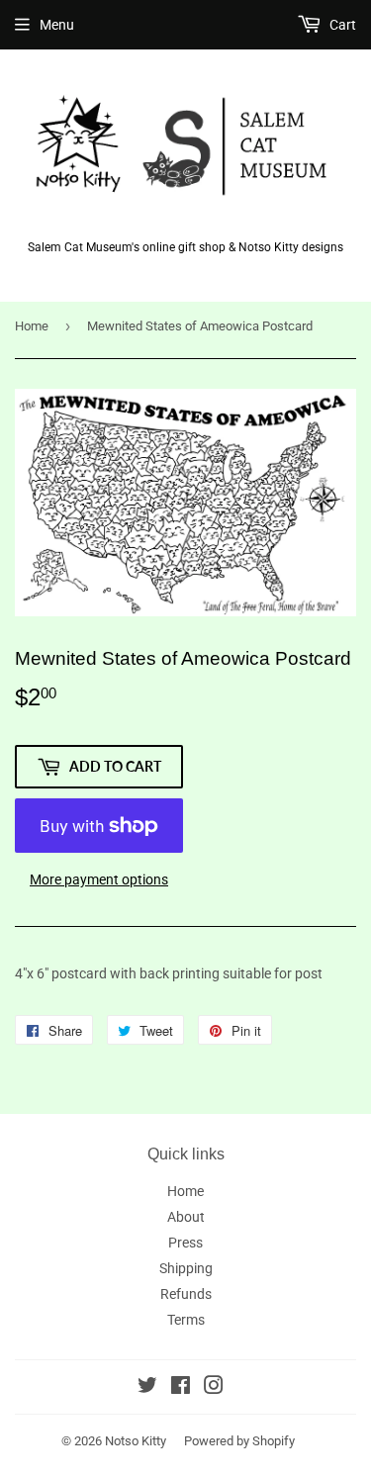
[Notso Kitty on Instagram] (214, 1388)
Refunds (186, 1294)
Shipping (186, 1268)
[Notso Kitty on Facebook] (180, 1388)
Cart (341, 25)
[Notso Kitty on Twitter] (147, 1388)
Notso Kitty (135, 1440)
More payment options (99, 879)
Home (31, 326)
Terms (186, 1320)
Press (185, 1242)
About (186, 1217)
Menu (57, 25)
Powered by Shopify (239, 1440)
